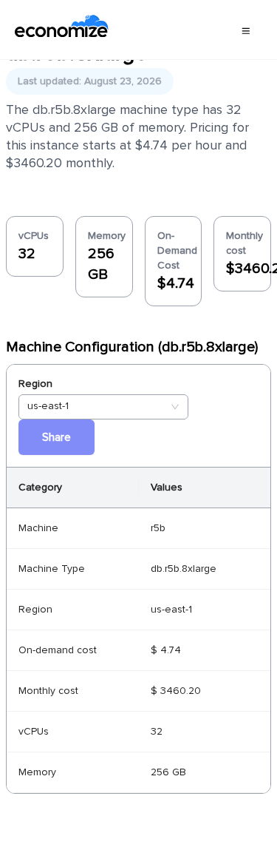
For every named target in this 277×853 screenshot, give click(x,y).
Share (56, 437)
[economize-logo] (62, 29)
